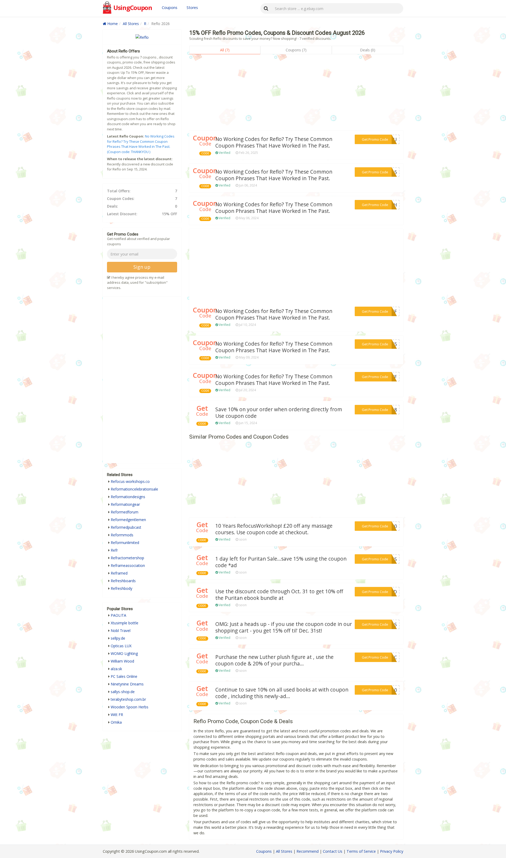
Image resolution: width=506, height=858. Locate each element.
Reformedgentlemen (128, 519)
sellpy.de (118, 638)
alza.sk (116, 668)
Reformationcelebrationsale (134, 489)
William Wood (122, 661)
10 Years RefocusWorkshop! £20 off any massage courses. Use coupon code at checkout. (274, 529)
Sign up (141, 267)
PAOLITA (118, 615)
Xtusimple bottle (124, 622)
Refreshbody (121, 588)
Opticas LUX (121, 645)
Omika (116, 722)
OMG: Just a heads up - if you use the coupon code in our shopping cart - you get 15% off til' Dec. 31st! (283, 627)
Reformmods (122, 534)
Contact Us (332, 851)
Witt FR (117, 714)
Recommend (307, 851)
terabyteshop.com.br (128, 699)
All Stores (131, 23)
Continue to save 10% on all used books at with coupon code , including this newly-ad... (281, 693)
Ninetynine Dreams (127, 684)
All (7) (225, 49)
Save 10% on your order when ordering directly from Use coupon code (278, 412)
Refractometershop (127, 557)
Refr (114, 550)
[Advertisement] (296, 94)
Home (112, 23)
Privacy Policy (391, 851)
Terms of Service (361, 851)
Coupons (169, 7)
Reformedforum (124, 511)
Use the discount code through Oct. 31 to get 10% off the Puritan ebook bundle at (279, 594)
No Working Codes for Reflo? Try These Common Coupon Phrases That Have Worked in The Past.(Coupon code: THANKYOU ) (140, 144)
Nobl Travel (120, 630)
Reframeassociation (128, 565)
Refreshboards (123, 580)
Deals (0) (367, 49)
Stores (192, 7)
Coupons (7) (296, 49)
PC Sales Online (124, 676)
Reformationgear (125, 504)
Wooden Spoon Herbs (129, 706)
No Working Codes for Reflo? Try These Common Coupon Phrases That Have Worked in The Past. (273, 142)
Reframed (119, 573)
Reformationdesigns (128, 496)
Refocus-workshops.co (130, 481)
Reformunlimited (125, 542)
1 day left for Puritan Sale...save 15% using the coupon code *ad (281, 562)
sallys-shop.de (123, 691)
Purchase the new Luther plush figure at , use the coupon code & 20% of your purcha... (274, 660)
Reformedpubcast (126, 527)
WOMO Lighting (124, 653)
